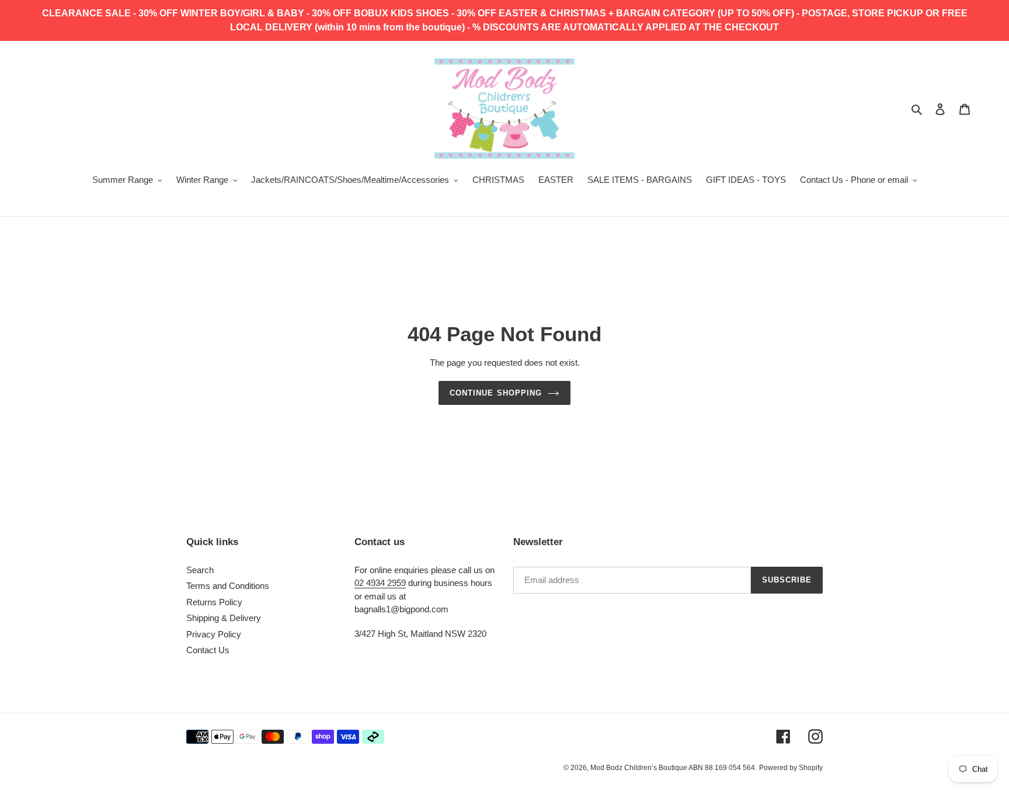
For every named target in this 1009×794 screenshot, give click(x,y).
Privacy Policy (213, 634)
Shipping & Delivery (223, 618)
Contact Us (207, 650)
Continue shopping (496, 393)
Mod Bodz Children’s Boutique (639, 768)
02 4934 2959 (380, 583)
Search (200, 570)
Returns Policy (214, 602)
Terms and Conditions (227, 586)
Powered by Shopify (791, 768)
